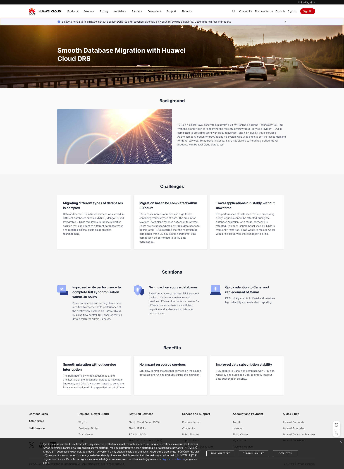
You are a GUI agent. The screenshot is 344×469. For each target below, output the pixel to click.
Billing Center (240, 434)
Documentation (264, 11)
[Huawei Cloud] (45, 11)
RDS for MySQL (138, 434)
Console (280, 11)
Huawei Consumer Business (299, 434)
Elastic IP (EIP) (137, 428)
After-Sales (36, 421)
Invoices (237, 428)
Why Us (82, 422)
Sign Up (307, 11)
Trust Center (85, 434)
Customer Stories (88, 428)
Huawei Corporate (293, 422)
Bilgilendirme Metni (173, 459)
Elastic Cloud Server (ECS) (144, 422)
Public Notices (190, 434)
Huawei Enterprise (293, 428)
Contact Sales (38, 414)
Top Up (237, 422)
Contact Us (245, 11)
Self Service (37, 428)
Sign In (292, 11)
